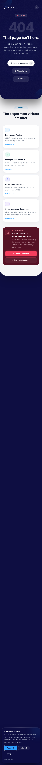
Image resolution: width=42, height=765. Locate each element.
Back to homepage (20, 63)
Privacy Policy (8, 759)
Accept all (10, 748)
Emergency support (21, 260)
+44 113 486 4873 (22, 253)
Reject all (24, 748)
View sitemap (22, 71)
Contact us (22, 79)
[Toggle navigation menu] (37, 7)
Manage (9, 754)
